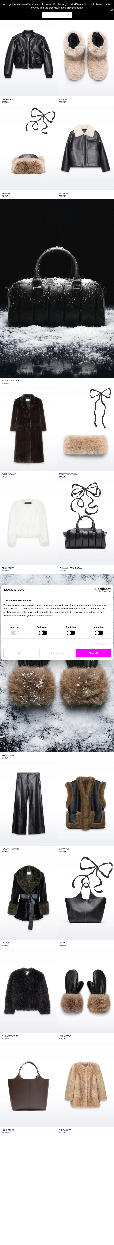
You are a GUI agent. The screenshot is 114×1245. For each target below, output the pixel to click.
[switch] (43, 633)
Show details (98, 643)
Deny (21, 653)
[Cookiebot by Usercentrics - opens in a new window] (98, 589)
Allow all (93, 653)
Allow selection (57, 653)
